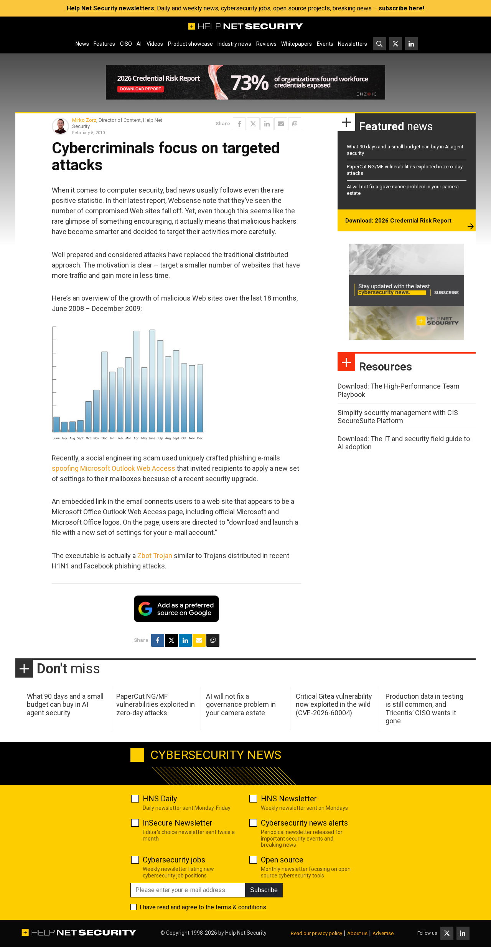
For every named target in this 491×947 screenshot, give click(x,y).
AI (139, 44)
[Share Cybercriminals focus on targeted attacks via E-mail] (280, 123)
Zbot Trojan (154, 556)
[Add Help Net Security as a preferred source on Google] (294, 123)
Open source (282, 859)
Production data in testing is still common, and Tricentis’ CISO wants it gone (424, 708)
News (82, 44)
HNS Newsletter (289, 798)
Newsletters (352, 44)
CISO (126, 44)
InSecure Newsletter (178, 822)
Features (104, 44)
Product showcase (190, 44)
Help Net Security (246, 933)
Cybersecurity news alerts (304, 822)
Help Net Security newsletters (110, 8)
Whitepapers (296, 44)
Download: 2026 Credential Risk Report (398, 220)
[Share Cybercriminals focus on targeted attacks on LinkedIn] (267, 123)
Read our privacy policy (316, 933)
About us (357, 933)
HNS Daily (160, 798)
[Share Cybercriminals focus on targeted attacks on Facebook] (239, 123)
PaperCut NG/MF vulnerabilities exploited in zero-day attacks (155, 704)
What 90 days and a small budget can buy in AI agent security (65, 704)
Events (325, 44)
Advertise (383, 933)
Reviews (266, 44)
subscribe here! (401, 8)
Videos (155, 44)
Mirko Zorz (84, 120)
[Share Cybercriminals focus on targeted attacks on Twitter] (253, 123)
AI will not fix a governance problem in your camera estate (241, 704)
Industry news (234, 44)
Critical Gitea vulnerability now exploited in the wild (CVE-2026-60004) (334, 704)
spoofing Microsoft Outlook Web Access (113, 468)
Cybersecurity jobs (174, 859)
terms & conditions (241, 907)
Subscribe (264, 890)
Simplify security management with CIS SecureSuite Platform (398, 417)
